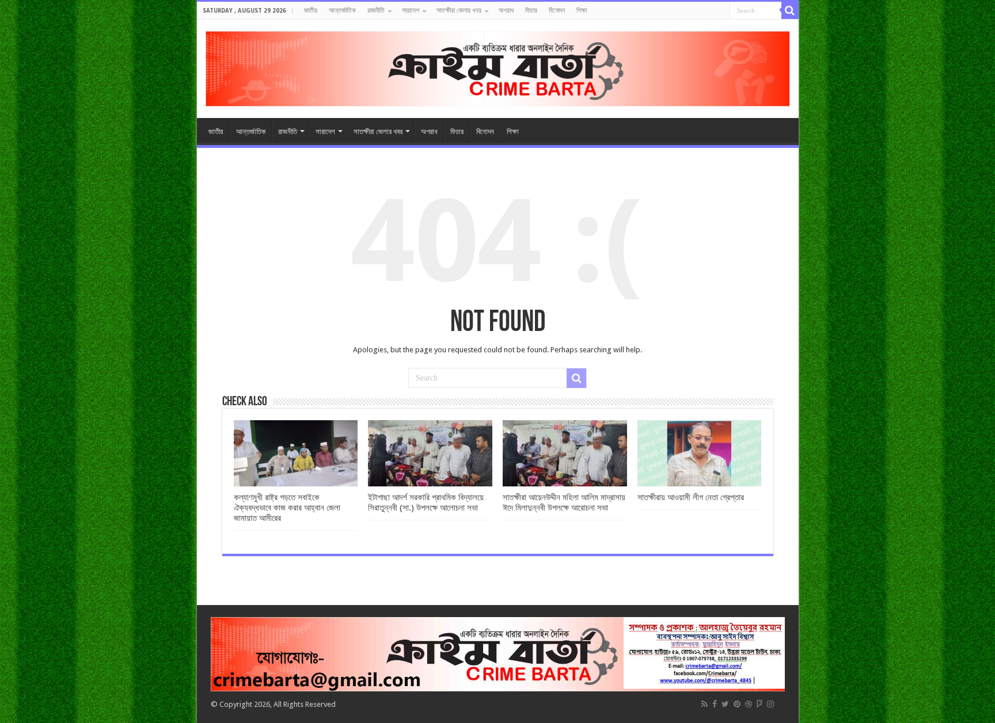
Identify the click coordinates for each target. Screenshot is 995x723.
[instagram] (770, 704)
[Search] (790, 10)
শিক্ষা (581, 10)
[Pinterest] (737, 704)
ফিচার (531, 10)
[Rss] (704, 704)
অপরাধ (506, 10)
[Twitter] (725, 704)
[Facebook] (714, 704)
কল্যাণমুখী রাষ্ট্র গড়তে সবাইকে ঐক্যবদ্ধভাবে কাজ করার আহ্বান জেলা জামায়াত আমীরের (287, 507)
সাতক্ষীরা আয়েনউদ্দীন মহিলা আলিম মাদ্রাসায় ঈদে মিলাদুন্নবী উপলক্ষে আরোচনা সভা (564, 502)
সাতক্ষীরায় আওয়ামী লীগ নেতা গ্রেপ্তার (690, 497)
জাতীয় (310, 10)
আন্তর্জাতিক (342, 10)
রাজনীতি (376, 10)
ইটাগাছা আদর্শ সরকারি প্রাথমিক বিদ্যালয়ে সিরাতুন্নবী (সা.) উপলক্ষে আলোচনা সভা (426, 502)
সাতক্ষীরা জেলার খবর (458, 10)
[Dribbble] (748, 704)
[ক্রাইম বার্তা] (498, 67)
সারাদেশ (410, 10)
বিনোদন (557, 10)
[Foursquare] (759, 704)
